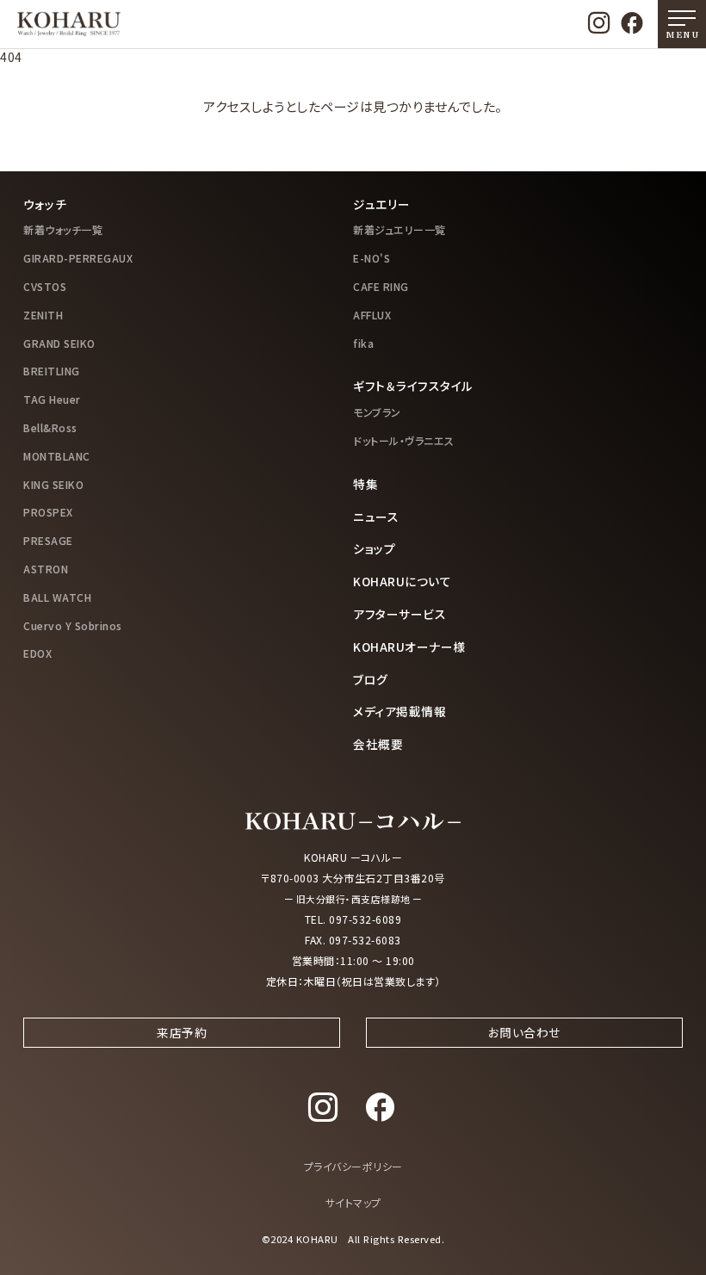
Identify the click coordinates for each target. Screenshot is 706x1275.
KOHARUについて (402, 581)
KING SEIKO (53, 484)
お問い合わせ (524, 1032)
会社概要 (378, 743)
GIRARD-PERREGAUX (78, 258)
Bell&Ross (50, 427)
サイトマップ (353, 1202)
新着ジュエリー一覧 (399, 229)
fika (363, 343)
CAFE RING (381, 286)
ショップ (374, 548)
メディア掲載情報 (399, 711)
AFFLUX (372, 314)
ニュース (376, 516)
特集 (365, 483)
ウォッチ (44, 204)
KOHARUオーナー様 (409, 646)
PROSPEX (48, 511)
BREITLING (51, 370)
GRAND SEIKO (59, 343)
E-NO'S (371, 258)
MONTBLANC (56, 456)
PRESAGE (48, 540)
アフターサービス (399, 613)
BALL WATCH (57, 597)
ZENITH (43, 314)
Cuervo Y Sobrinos (72, 625)
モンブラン (377, 412)
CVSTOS (44, 286)
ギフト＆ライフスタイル (413, 385)
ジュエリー (382, 204)
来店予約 (182, 1032)
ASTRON (45, 568)
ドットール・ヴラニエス (404, 440)
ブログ (370, 679)
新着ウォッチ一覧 (62, 229)
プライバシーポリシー (353, 1166)
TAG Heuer (52, 399)
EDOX (37, 653)
